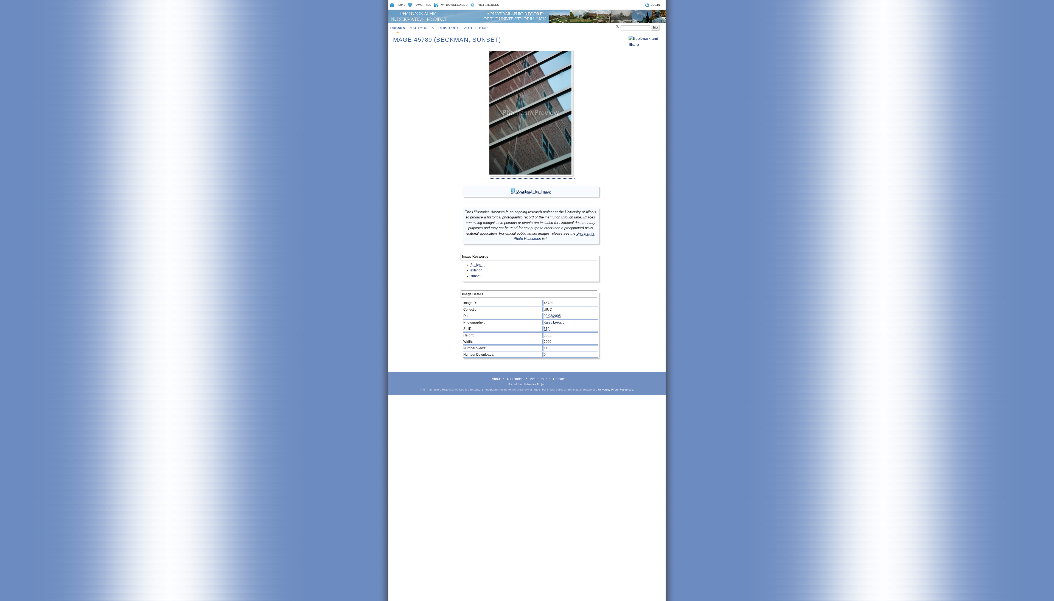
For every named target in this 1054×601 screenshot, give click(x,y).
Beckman (477, 264)
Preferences (488, 4)
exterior (476, 270)
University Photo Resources (615, 389)
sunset (475, 276)
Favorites (423, 4)
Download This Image (533, 191)
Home (401, 4)
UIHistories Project (534, 384)
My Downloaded (454, 4)
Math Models (422, 28)
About (496, 379)
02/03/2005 (552, 316)
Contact (559, 379)
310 (547, 328)
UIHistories (448, 28)
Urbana (397, 28)
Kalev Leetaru (554, 322)
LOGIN (655, 4)
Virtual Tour (476, 28)
